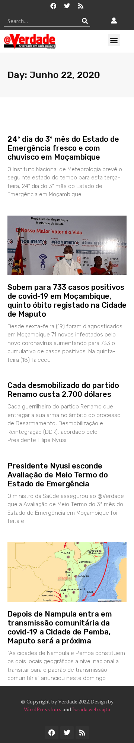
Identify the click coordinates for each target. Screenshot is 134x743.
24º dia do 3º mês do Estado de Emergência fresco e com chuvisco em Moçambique (63, 148)
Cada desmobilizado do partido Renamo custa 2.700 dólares (63, 390)
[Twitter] (67, 6)
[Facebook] (53, 6)
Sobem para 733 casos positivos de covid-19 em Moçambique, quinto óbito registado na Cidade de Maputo (67, 301)
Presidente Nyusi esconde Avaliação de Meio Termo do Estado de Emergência (57, 474)
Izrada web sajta (91, 709)
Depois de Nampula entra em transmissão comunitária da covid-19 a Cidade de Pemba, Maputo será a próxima (59, 627)
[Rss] (81, 6)
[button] (114, 40)
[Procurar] (84, 21)
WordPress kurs (42, 709)
